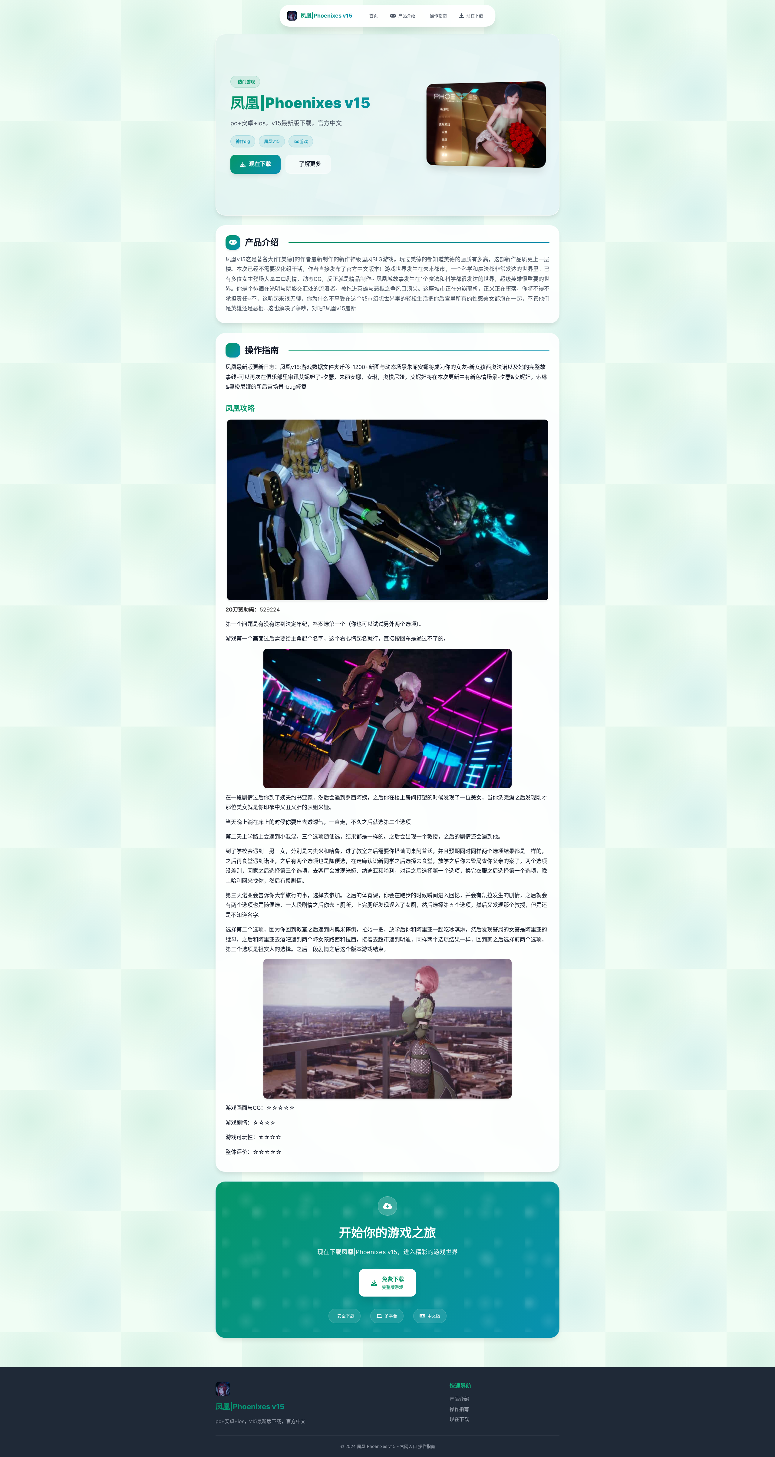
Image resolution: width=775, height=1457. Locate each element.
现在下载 (459, 1419)
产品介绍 (459, 1399)
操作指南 (459, 1409)
